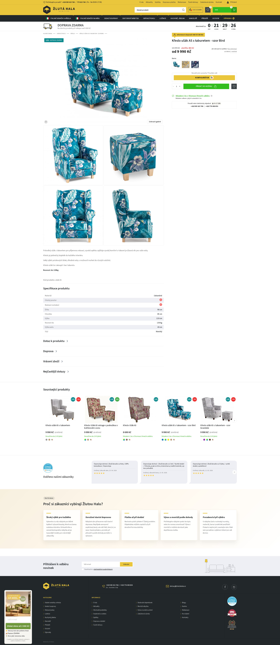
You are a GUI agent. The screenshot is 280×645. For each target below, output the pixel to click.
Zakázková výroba (207, 2)
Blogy (184, 602)
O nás (141, 2)
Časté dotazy (193, 2)
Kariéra (184, 606)
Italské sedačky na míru (90, 18)
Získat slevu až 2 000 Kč (18, 626)
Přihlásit (233, 2)
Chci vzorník (197, 10)
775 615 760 (81, 2)
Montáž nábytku (143, 606)
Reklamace (182, 2)
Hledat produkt (143, 10)
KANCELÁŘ (193, 18)
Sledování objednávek (145, 602)
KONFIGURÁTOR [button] (202, 77)
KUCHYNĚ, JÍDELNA (178, 18)
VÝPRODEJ (229, 18)
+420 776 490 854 (212, 106)
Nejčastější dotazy (54, 372)
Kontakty (185, 617)
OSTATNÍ (215, 18)
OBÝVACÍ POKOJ (149, 18)
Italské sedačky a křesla (60, 18)
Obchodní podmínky (100, 610)
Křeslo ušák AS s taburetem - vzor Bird (92, 34)
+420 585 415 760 (68, 2)
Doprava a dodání (99, 621)
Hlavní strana (47, 34)
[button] (234, 420)
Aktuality (149, 2)
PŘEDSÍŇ (204, 18)
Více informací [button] (232, 49)
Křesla (73, 34)
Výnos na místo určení (145, 610)
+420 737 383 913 (197, 35)
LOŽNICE (163, 18)
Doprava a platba (169, 2)
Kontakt (219, 2)
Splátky (158, 2)
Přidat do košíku (204, 86)
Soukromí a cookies (99, 614)
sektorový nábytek (130, 18)
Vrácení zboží (51, 361)
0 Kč (223, 9)
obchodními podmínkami (103, 569)
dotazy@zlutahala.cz (178, 586)
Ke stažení (185, 614)
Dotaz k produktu (54, 341)
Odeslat (126, 564)
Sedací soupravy (111, 18)
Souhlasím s (98, 569)
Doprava (48, 351)
